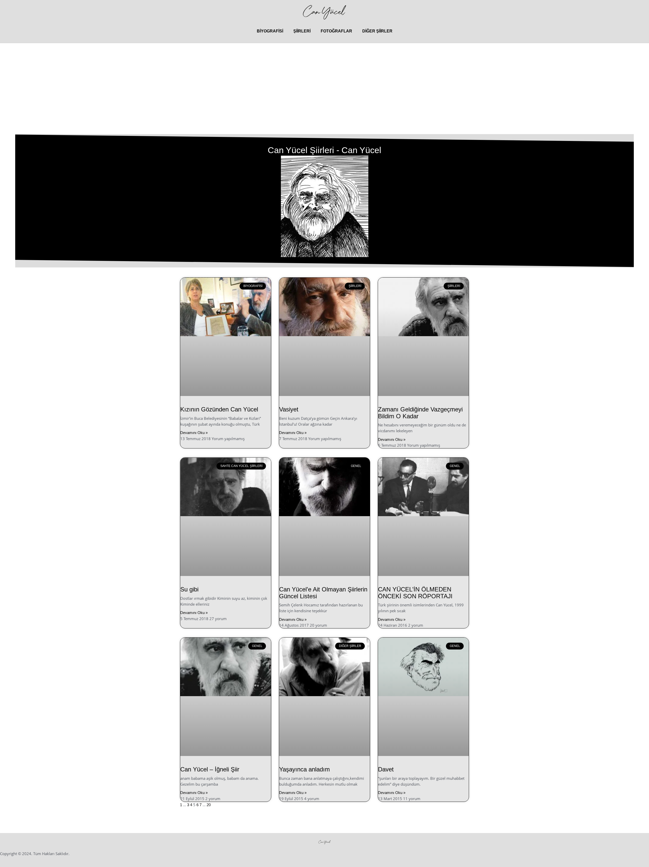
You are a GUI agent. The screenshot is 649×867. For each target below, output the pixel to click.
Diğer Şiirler (377, 31)
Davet (386, 769)
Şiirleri (302, 31)
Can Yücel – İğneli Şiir (209, 769)
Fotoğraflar (336, 31)
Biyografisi (270, 31)
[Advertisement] (324, 96)
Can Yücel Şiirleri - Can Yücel (324, 150)
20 (209, 805)
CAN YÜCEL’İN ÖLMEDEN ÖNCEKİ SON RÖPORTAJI (415, 592)
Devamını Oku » (194, 432)
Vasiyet (288, 409)
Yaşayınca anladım (304, 769)
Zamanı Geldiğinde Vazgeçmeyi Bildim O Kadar (420, 412)
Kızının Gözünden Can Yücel (219, 409)
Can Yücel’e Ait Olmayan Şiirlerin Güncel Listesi (323, 592)
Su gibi (189, 589)
